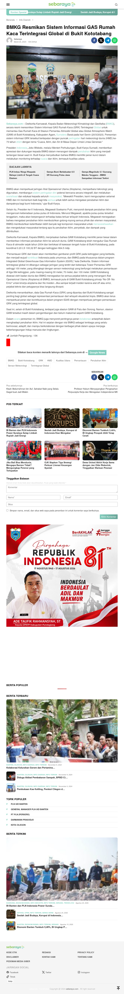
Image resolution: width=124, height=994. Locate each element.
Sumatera (61, 134)
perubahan (84, 151)
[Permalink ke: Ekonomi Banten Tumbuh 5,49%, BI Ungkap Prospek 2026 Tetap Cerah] (100, 418)
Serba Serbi (47, 913)
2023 (19, 142)
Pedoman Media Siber (18, 961)
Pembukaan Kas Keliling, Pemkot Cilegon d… (41, 789)
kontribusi (32, 257)
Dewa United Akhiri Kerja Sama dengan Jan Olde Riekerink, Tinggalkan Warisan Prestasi (98, 465)
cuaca (44, 158)
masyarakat (55, 196)
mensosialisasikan (103, 224)
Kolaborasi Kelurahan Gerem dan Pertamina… (30, 767)
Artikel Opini (23, 913)
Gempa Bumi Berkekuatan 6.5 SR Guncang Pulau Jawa (60, 173)
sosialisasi (12, 196)
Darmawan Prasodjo (22, 819)
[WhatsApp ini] (115, 40)
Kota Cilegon (18, 824)
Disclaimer (12, 956)
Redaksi (46, 952)
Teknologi (69, 903)
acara (17, 318)
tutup (10, 981)
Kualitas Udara (63, 360)
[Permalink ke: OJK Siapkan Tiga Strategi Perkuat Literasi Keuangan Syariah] (62, 450)
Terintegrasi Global (40, 365)
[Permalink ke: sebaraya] (9, 39)
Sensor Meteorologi (17, 365)
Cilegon (18, 765)
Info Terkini (41, 765)
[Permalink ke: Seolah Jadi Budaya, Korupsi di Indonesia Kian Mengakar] (62, 418)
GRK (41, 360)
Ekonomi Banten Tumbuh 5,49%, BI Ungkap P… (42, 927)
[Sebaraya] (62, 4)
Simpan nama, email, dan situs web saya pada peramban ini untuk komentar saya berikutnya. (54, 510)
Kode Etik (11, 952)
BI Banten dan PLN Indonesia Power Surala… (30, 905)
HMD (49, 360)
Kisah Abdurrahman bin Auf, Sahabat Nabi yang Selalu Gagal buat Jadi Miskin (32, 388)
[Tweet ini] (101, 40)
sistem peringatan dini (45, 192)
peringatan (74, 138)
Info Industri (37, 903)
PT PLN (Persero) (20, 814)
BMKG (109, 123)
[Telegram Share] (108, 40)
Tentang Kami (85, 956)
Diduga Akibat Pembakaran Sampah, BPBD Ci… (42, 777)
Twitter (48, 972)
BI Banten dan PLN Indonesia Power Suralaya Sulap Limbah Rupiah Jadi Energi (21, 433)
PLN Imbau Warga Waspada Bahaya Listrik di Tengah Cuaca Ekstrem (24, 175)
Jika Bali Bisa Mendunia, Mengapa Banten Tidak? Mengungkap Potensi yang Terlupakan (20, 466)
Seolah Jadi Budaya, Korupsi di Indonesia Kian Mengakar (64, 12)
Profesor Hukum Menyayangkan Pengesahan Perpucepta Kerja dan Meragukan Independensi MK (93, 388)
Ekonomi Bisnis (23, 903)
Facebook (14, 972)
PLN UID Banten (19, 804)
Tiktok (12, 976)
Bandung (10, 903)
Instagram (85, 972)
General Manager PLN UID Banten (29, 809)
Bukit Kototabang (26, 360)
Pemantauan (80, 360)
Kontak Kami (48, 956)
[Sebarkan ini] (94, 40)
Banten (9, 765)
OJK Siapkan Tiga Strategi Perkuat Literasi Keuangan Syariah (58, 465)
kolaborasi (85, 318)
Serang (59, 903)
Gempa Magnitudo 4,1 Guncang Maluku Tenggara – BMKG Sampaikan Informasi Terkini (96, 175)
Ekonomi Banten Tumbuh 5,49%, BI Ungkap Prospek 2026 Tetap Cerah (99, 433)
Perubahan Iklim (98, 360)
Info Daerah (28, 765)
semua (51, 200)
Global (97, 127)
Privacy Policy (86, 952)
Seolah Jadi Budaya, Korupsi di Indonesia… (40, 915)
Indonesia (22, 147)
